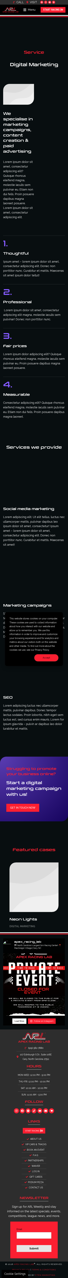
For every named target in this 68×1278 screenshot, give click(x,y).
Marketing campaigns (27, 605)
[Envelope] (49, 2)
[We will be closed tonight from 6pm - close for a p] (34, 984)
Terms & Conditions (44, 1270)
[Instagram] (45, 2)
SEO (8, 697)
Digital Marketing (22, 926)
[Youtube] (39, 1110)
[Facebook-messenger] (28, 1110)
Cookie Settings (15, 1273)
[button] (29, 10)
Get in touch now (22, 807)
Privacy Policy (21, 1270)
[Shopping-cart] (53, 2)
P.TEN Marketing (45, 1275)
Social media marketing (28, 509)
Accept (46, 657)
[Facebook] (41, 2)
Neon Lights (23, 919)
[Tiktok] (34, 1110)
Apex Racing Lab (24, 1264)
